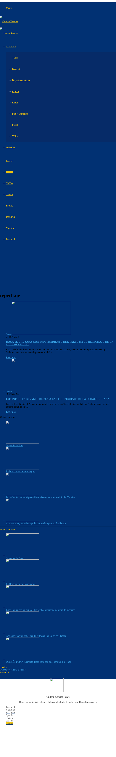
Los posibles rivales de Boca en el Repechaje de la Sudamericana (57, 398)
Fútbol (15, 102)
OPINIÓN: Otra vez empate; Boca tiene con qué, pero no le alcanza (38, 662)
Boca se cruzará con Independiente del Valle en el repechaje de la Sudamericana (59, 343)
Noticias (11, 47)
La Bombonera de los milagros (20, 471)
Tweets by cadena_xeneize (13, 669)
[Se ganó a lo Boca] (22, 442)
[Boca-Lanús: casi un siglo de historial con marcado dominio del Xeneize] (22, 494)
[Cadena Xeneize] (9, 21)
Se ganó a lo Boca (14, 445)
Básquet (16, 69)
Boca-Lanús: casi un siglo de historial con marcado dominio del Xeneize (40, 497)
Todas (15, 58)
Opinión (10, 147)
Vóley (15, 136)
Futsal (15, 125)
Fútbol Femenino (20, 113)
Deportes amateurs (21, 80)
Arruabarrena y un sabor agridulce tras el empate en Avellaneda (36, 523)
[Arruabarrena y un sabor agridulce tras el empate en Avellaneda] (22, 520)
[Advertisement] (58, 268)
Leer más (11, 357)
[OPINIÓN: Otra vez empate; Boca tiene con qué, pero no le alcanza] (22, 659)
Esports (15, 91)
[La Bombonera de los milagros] (22, 468)
